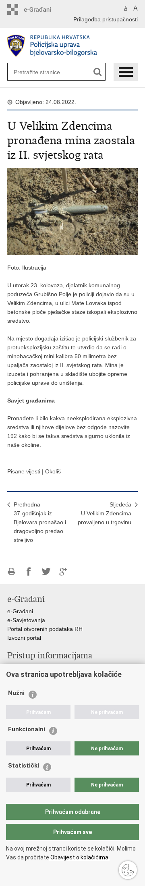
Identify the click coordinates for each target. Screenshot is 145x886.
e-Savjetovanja (26, 620)
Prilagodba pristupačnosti (105, 19)
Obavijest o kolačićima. (79, 857)
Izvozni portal (24, 638)
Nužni (16, 693)
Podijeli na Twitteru (46, 571)
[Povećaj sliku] (72, 211)
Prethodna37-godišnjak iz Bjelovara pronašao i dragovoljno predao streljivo (40, 522)
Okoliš (53, 471)
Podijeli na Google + (63, 571)
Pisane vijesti (23, 471)
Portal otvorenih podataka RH (45, 629)
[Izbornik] (126, 72)
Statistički (23, 765)
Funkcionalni (26, 729)
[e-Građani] (41, 9)
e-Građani (20, 611)
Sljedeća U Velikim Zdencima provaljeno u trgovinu (104, 513)
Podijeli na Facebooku (29, 571)
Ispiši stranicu (11, 571)
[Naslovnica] (72, 46)
